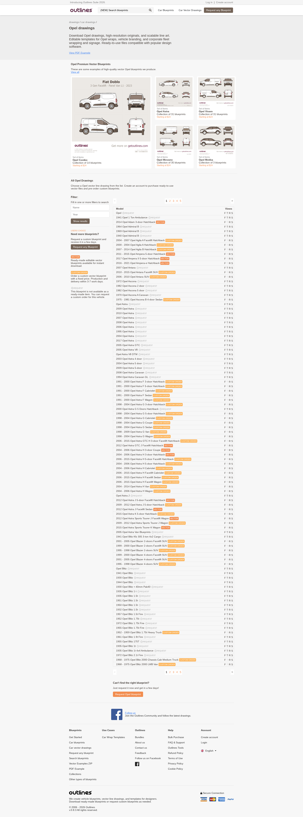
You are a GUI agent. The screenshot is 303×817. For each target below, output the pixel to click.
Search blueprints (79, 758)
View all (75, 72)
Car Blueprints (166, 10)
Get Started (75, 737)
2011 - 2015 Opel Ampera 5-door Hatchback (145, 254)
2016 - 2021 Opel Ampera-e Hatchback (142, 263)
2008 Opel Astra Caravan (136, 372)
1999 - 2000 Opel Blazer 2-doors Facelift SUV (150, 545)
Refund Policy (175, 753)
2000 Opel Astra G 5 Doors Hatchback (143, 409)
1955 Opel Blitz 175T (134, 641)
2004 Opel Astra (131, 336)
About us (140, 742)
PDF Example (76, 768)
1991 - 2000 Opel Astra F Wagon (143, 399)
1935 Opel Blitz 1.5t (133, 595)
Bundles (139, 737)
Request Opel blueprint (128, 694)
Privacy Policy (175, 763)
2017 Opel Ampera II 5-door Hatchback (142, 258)
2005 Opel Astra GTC (134, 345)
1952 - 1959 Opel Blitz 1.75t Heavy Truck (147, 632)
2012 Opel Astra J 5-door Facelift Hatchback (145, 500)
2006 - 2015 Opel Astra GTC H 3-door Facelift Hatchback (156, 440)
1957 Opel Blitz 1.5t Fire (136, 614)
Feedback (140, 753)
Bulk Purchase (176, 737)
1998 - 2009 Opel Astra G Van (141, 431)
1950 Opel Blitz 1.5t (133, 605)
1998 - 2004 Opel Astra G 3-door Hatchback (149, 404)
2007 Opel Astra (131, 317)
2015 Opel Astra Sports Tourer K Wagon (143, 527)
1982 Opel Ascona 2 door (136, 285)
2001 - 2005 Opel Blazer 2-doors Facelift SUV (150, 541)
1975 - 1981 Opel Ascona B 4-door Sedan (148, 299)
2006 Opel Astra (131, 326)
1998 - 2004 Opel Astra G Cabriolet (144, 418)
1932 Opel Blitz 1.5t (133, 609)
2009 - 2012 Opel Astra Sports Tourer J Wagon (150, 523)
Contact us (141, 747)
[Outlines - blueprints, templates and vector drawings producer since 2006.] (81, 10)
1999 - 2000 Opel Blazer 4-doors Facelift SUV (150, 554)
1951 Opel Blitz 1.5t (133, 600)
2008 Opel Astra (131, 322)
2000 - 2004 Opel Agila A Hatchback (144, 244)
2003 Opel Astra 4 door (135, 358)
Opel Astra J (129, 495)
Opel (125, 212)
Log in (209, 2)
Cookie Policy (175, 768)
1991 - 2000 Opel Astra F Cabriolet (144, 390)
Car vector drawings (80, 747)
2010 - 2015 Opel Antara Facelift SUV (145, 272)
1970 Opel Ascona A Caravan (138, 295)
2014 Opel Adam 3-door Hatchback (140, 222)
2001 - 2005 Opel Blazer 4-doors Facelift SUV (150, 559)
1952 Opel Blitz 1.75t (134, 618)
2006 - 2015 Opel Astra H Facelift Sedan (147, 477)
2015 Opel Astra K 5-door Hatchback (145, 513)
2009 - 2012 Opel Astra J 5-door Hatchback (148, 504)
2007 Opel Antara (132, 267)
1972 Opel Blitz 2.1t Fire (136, 655)
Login (204, 742)
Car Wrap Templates (113, 737)
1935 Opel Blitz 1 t (132, 591)
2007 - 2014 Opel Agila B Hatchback (144, 249)
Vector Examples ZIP (80, 763)
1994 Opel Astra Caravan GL (138, 377)
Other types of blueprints (82, 779)
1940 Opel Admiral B (134, 235)
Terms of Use (175, 758)
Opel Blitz (127, 568)
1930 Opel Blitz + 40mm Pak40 (139, 586)
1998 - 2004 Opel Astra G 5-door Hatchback (149, 413)
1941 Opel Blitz (131, 573)
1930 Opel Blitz (131, 577)
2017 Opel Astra (131, 340)
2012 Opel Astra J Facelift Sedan (139, 509)
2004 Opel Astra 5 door (135, 363)
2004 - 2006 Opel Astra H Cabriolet (144, 468)
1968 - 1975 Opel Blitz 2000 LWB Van (145, 664)
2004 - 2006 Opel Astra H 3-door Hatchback (145, 454)
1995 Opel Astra (131, 331)
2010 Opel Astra (131, 313)
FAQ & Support (176, 742)
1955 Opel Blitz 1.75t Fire (136, 627)
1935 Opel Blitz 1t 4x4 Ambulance (141, 650)
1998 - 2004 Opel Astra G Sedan (143, 427)
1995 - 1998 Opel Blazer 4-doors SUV (145, 564)
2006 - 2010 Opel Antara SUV (141, 276)
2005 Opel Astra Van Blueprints (139, 532)
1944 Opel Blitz (131, 582)
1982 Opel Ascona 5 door (136, 290)
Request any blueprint (81, 753)
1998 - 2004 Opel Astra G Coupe (143, 422)
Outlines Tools (176, 747)
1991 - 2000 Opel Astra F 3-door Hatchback (149, 381)
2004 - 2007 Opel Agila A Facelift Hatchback (149, 240)
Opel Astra (128, 304)
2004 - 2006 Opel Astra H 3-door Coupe (143, 450)
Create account (224, 2)
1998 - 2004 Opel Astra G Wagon (143, 436)
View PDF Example (79, 52)
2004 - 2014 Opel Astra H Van (141, 486)
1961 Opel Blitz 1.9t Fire (136, 637)
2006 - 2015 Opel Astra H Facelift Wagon (147, 481)
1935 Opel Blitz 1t (132, 646)
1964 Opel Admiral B (134, 226)
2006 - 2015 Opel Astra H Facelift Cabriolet (148, 472)
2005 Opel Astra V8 (133, 349)
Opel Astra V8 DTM (133, 354)
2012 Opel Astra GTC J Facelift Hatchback (144, 445)
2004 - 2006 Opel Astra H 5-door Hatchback (149, 463)
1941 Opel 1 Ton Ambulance (138, 217)
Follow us (130, 712)
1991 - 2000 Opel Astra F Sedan (142, 395)
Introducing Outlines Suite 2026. (88, 2)
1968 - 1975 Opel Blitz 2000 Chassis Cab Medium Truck (156, 659)
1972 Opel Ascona (132, 281)
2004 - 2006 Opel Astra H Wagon (143, 491)
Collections (75, 774)
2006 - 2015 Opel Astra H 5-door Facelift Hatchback (153, 459)
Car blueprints (77, 742)
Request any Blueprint (218, 10)
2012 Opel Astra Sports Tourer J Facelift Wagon (147, 518)
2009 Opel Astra (131, 308)
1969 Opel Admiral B (134, 231)
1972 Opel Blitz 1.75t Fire (136, 623)
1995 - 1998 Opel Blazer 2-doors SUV (145, 550)
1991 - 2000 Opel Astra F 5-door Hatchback (149, 386)
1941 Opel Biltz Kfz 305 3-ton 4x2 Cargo (145, 536)
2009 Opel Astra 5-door (135, 368)
